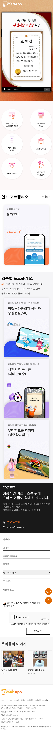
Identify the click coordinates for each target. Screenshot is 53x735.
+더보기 (46, 196)
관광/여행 (10, 284)
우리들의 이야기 (13, 644)
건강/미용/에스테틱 (21, 293)
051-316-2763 (13, 522)
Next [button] (51, 235)
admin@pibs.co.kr (15, 527)
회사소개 (4, 700)
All (2, 284)
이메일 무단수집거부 (41, 700)
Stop (51, 67)
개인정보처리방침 (26, 700)
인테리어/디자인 (17, 289)
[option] (26, 235)
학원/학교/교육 (33, 289)
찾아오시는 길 (13, 700)
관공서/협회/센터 (35, 284)
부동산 (4, 289)
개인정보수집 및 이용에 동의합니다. (24, 603)
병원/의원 (5, 293)
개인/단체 (20, 284)
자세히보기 (9, 606)
